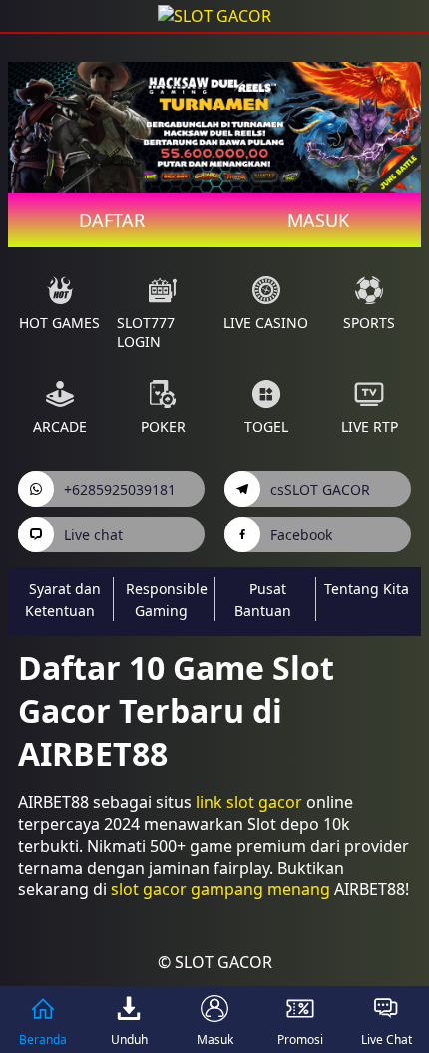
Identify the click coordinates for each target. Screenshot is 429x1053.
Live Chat (386, 1039)
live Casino (265, 322)
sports (369, 322)
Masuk (318, 220)
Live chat (93, 535)
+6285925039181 (120, 489)
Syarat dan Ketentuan (63, 599)
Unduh (129, 1039)
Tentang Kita (366, 588)
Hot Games (59, 322)
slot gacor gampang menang (220, 889)
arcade (60, 426)
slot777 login (146, 332)
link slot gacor (249, 802)
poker (163, 426)
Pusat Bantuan (262, 599)
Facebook (301, 535)
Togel (266, 426)
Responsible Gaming (167, 599)
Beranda (43, 1039)
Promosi (300, 1039)
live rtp (369, 426)
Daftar (112, 220)
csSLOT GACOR (320, 489)
